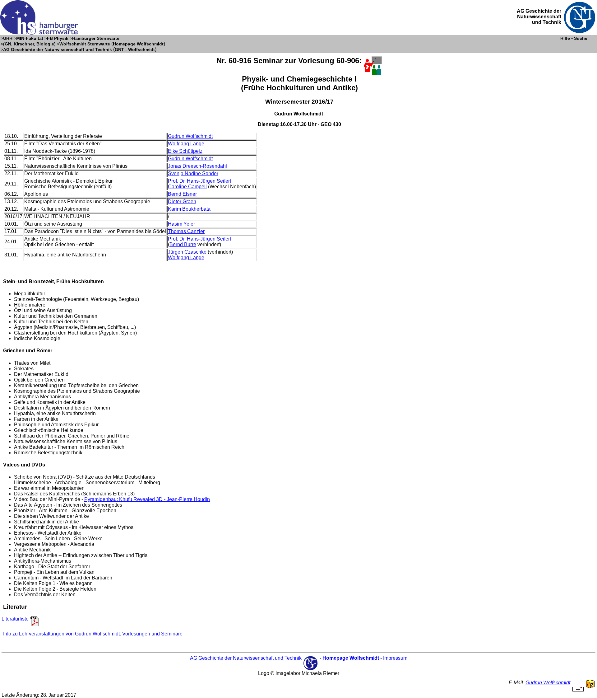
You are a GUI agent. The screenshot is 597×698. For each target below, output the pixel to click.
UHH (7, 38)
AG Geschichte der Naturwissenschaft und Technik (57, 49)
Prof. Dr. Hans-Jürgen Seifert (199, 181)
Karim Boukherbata (189, 209)
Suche (580, 38)
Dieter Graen (182, 201)
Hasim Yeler (181, 224)
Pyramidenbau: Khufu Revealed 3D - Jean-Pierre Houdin (147, 499)
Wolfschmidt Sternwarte (84, 43)
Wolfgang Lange (186, 143)
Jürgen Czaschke (187, 252)
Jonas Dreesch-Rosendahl (197, 166)
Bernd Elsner (182, 194)
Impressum (395, 658)
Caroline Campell (187, 186)
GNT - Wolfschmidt (135, 49)
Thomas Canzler (186, 231)
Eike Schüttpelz (185, 151)
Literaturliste (16, 618)
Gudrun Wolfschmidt (190, 136)
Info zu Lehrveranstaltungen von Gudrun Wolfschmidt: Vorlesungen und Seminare (93, 633)
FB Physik (57, 38)
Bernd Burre (182, 244)
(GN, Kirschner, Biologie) (29, 43)
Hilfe (565, 38)
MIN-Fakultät (29, 38)
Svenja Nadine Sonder (193, 173)
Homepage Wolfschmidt (138, 43)
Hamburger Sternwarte (95, 38)
